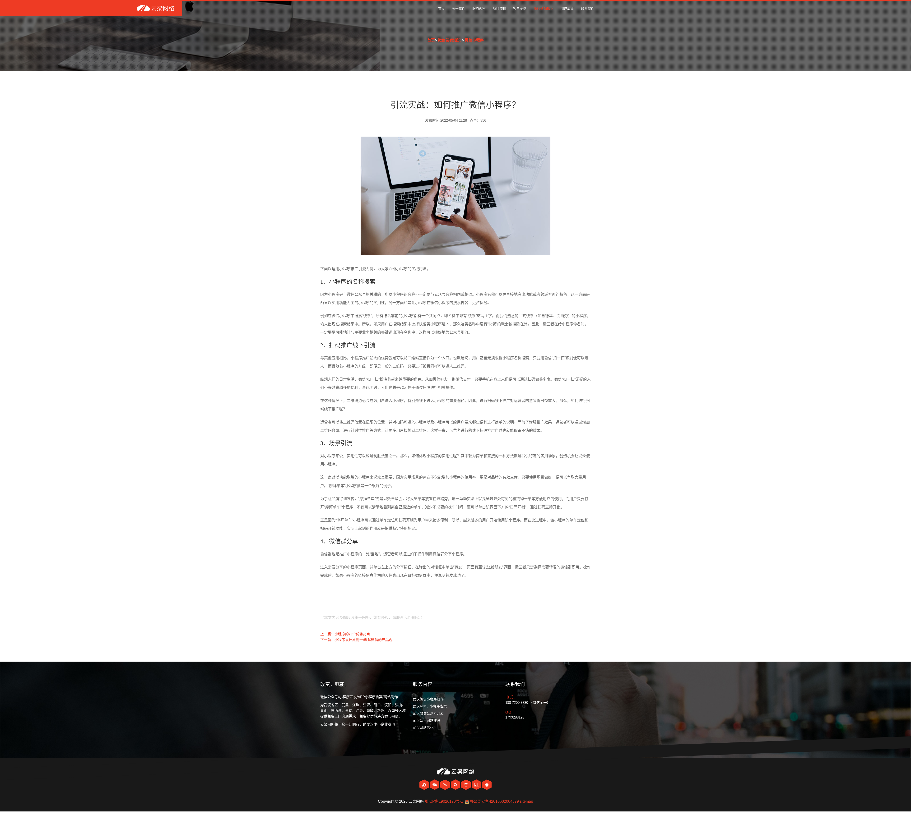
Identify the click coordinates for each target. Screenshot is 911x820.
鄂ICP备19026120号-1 (444, 801)
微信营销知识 (543, 8)
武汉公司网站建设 (426, 720)
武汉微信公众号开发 (428, 713)
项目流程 (499, 8)
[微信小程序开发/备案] (445, 785)
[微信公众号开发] (435, 785)
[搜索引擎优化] (456, 785)
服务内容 (479, 8)
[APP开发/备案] (487, 785)
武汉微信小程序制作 (428, 699)
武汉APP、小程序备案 (430, 706)
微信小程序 (474, 40)
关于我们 (458, 8)
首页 (441, 8)
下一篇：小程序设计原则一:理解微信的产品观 (356, 640)
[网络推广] (477, 785)
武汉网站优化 (423, 727)
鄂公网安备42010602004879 (494, 801)
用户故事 (567, 8)
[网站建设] (424, 785)
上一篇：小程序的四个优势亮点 (345, 634)
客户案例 (519, 8)
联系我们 (587, 8)
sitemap (526, 801)
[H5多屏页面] (466, 785)
